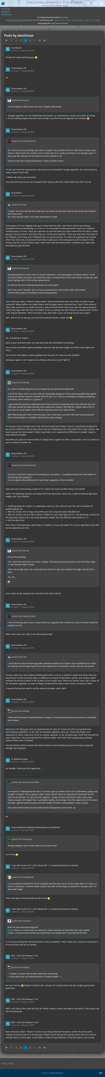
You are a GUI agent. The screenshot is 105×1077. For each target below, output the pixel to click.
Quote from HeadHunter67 (24, 141)
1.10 (85, 20)
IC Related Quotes (19, 759)
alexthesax (15, 50)
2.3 (20, 20)
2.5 (24, 20)
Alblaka (11, 930)
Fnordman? (16, 47)
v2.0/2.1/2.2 (11, 20)
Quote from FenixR (20, 100)
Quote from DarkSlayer (22, 839)
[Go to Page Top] (101, 1073)
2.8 (38, 20)
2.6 (29, 20)
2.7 (33, 20)
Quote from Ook (19, 204)
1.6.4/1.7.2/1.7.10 (61, 20)
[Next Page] (44, 40)
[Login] (94, 3)
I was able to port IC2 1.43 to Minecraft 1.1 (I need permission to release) (44, 865)
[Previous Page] (6, 40)
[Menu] (101, 3)
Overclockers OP (18, 68)
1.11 (91, 20)
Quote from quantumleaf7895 (25, 782)
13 (39, 40)
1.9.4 (79, 20)
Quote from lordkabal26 (22, 877)
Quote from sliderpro (21, 921)
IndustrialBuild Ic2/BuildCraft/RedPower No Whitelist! (35, 827)
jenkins (63, 17)
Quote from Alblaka (20, 711)
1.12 (96, 20)
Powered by (52, 1073)
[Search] (88, 3)
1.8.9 (73, 20)
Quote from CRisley (20, 382)
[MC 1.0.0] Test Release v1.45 (24, 955)
